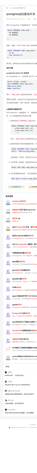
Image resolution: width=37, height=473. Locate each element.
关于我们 (33, 424)
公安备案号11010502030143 (19, 427)
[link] (7, 8)
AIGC (29, 19)
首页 (7, 8)
